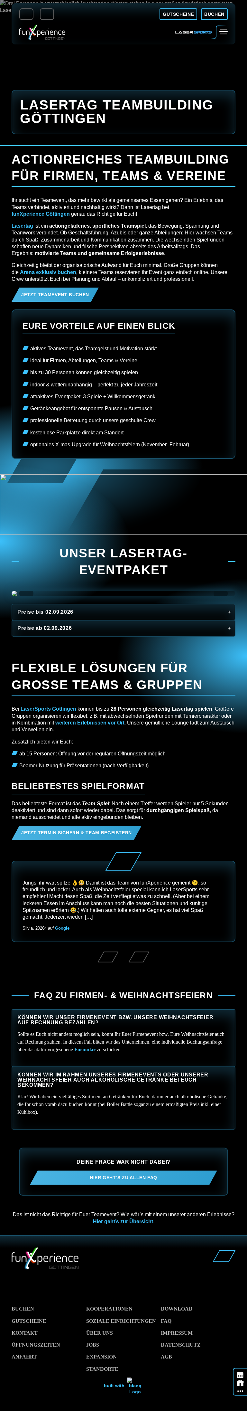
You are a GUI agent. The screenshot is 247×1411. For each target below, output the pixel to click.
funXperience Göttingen (41, 214)
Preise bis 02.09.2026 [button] (45, 612)
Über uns (99, 1333)
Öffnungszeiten (36, 1345)
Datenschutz (181, 1345)
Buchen (23, 1309)
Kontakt (25, 1333)
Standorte (102, 1369)
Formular (85, 1049)
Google (62, 928)
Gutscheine (29, 1321)
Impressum (177, 1333)
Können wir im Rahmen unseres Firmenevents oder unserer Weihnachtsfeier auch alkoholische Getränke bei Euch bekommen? (112, 1080)
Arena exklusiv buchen (48, 272)
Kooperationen (109, 1309)
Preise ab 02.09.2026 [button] (44, 628)
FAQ (166, 1321)
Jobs (92, 1345)
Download (177, 1309)
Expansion (101, 1356)
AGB (166, 1356)
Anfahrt (24, 1356)
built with (115, 1385)
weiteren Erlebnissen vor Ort (89, 722)
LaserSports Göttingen (48, 709)
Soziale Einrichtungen (121, 1321)
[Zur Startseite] (42, 32)
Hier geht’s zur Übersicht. (123, 1221)
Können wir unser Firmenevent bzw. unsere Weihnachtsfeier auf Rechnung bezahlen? (115, 1020)
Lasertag (22, 226)
